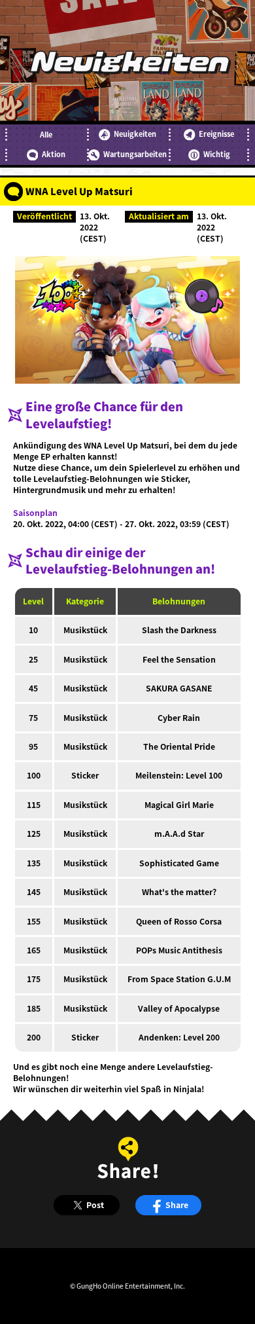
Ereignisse (216, 134)
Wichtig (216, 154)
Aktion (53, 154)
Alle (46, 134)
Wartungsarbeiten (135, 154)
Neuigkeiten (135, 134)
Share (176, 1205)
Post (95, 1205)
